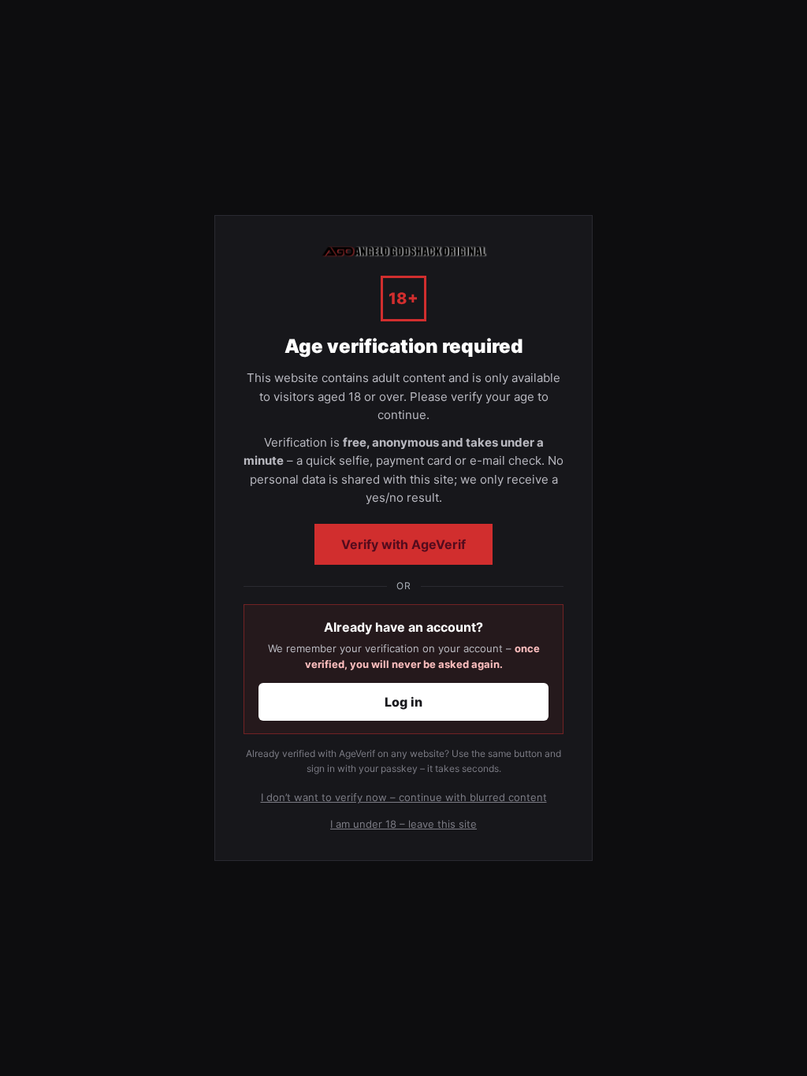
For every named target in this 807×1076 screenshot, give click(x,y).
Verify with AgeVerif (403, 544)
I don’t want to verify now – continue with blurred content (404, 797)
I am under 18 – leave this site (403, 824)
